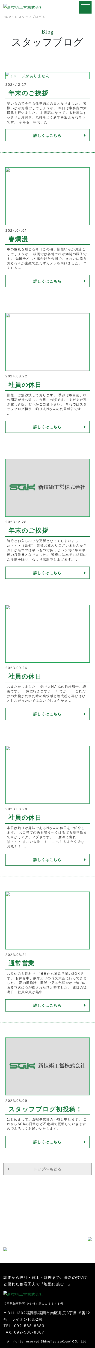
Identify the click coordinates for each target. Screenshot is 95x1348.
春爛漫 (18, 239)
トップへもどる (47, 1169)
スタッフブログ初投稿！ (46, 1109)
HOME (8, 17)
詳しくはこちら (47, 135)
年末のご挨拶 (28, 93)
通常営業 (22, 963)
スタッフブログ (30, 17)
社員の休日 (25, 384)
